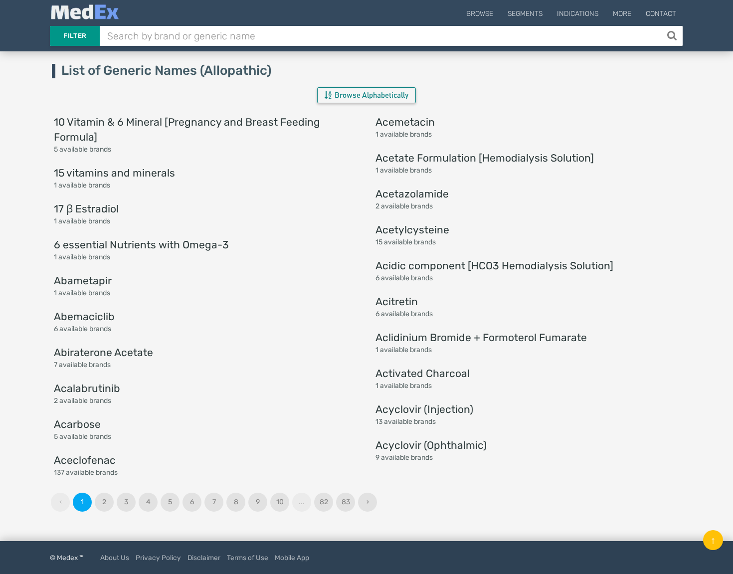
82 (324, 502)
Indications (577, 13)
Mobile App (292, 558)
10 (280, 502)
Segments (525, 13)
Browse (479, 13)
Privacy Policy (158, 558)
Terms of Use (247, 558)
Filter (74, 35)
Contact (661, 13)
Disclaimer (203, 558)
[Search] (673, 36)
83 (346, 502)
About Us (114, 558)
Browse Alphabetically (370, 95)
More (622, 13)
